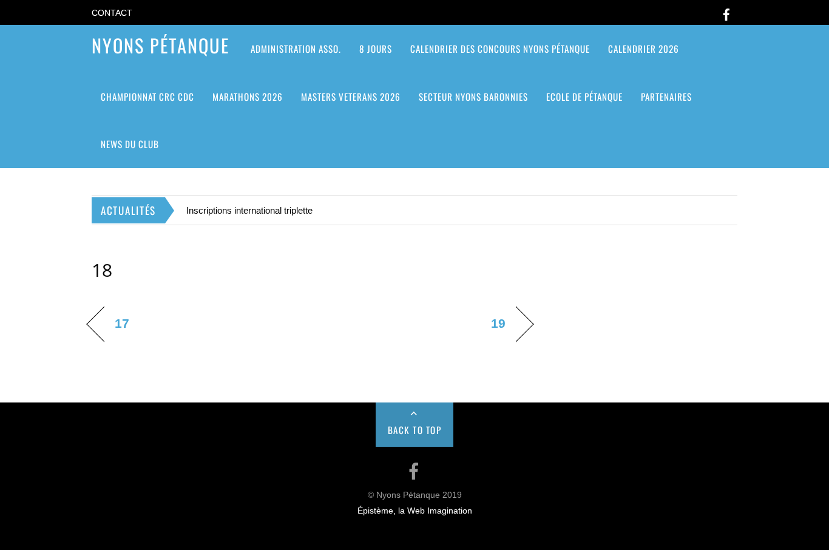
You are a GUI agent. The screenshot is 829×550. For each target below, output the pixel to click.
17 (122, 323)
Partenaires (666, 96)
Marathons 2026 (247, 96)
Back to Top (415, 429)
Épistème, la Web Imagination (414, 510)
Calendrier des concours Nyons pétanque (500, 48)
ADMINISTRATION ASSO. (296, 48)
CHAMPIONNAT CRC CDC (147, 96)
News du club (130, 144)
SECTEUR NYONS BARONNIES (473, 96)
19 (498, 323)
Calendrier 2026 (643, 48)
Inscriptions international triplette (249, 210)
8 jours (375, 48)
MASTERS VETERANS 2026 (351, 96)
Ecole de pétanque (584, 96)
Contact (112, 13)
